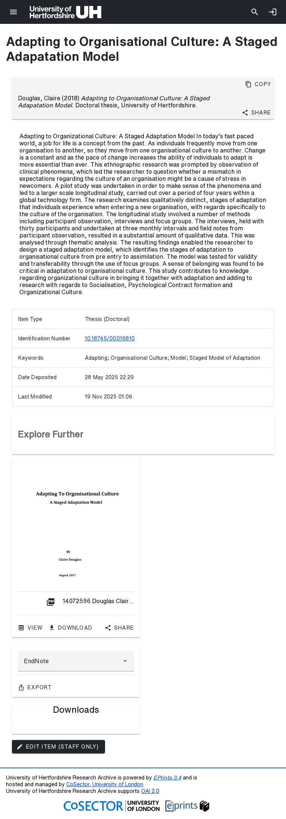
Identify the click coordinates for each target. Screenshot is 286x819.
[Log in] (273, 12)
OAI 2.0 (150, 791)
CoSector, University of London (104, 784)
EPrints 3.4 (167, 777)
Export (40, 687)
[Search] (255, 12)
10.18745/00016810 (110, 338)
